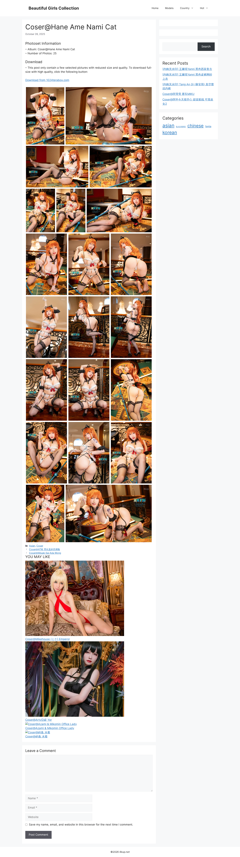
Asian (32, 545)
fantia (208, 126)
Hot (202, 8)
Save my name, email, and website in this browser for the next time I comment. (81, 824)
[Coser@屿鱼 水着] (37, 732)
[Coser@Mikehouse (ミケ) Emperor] (74, 635)
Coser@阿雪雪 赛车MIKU (178, 94)
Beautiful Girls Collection (54, 8)
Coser (39, 545)
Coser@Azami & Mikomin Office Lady (49, 728)
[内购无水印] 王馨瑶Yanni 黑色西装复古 (187, 69)
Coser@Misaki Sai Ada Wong (45, 552)
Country (184, 8)
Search (206, 46)
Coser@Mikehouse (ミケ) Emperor (47, 639)
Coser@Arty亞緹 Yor (38, 719)
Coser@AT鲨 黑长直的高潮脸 (44, 549)
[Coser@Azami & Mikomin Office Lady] (51, 724)
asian (168, 125)
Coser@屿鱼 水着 (36, 736)
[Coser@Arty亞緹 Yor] (74, 715)
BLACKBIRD (181, 127)
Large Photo (34, 144)
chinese (195, 125)
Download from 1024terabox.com (47, 80)
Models (169, 8)
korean (169, 132)
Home (155, 8)
